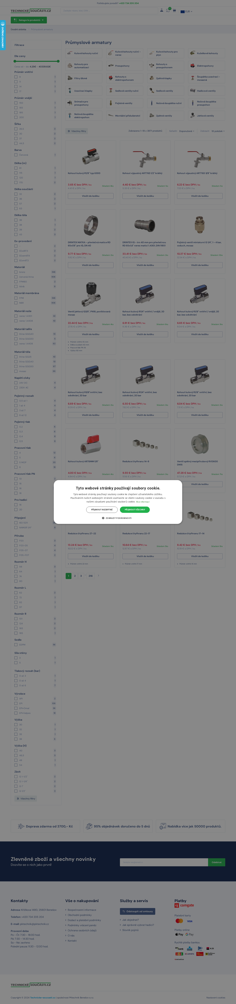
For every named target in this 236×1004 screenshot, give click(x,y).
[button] (117, 518)
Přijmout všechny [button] (135, 509)
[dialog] (118, 502)
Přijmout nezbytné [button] (102, 509)
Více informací (142, 501)
